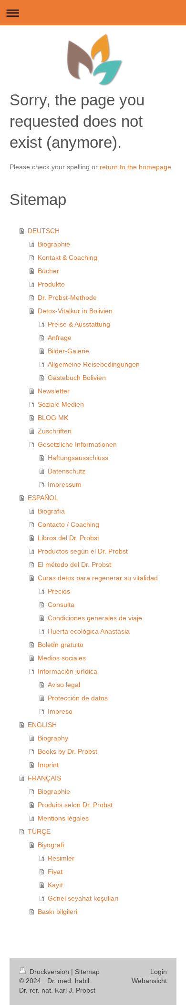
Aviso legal (64, 684)
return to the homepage (135, 167)
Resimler (61, 858)
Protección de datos (78, 698)
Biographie (54, 244)
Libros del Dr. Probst (68, 538)
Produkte (51, 284)
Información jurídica (67, 671)
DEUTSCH (44, 231)
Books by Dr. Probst (67, 751)
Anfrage (60, 337)
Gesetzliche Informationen (77, 444)
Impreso (60, 711)
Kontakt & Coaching (67, 257)
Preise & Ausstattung (79, 324)
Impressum (65, 484)
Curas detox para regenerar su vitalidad (98, 578)
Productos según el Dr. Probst (83, 551)
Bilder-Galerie (68, 351)
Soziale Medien (61, 404)
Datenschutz (66, 471)
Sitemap (87, 971)
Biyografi (51, 845)
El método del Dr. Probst (74, 564)
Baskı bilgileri (57, 911)
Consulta (61, 604)
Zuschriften (55, 431)
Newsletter (54, 391)
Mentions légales (63, 818)
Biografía (51, 511)
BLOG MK (53, 417)
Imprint (48, 765)
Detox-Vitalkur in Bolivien (75, 311)
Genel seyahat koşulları (83, 898)
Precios (59, 591)
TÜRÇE (39, 831)
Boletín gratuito (60, 644)
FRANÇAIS (44, 778)
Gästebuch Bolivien (77, 377)
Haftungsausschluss (78, 457)
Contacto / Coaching (68, 524)
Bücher (48, 271)
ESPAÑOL (43, 498)
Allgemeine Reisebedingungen (94, 364)
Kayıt (55, 885)
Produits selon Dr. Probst (75, 805)
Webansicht (149, 980)
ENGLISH (42, 724)
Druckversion (49, 971)
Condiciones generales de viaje (95, 618)
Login (158, 971)
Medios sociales (62, 658)
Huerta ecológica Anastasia (89, 631)
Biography (53, 738)
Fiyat (55, 871)
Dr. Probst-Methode (67, 297)
